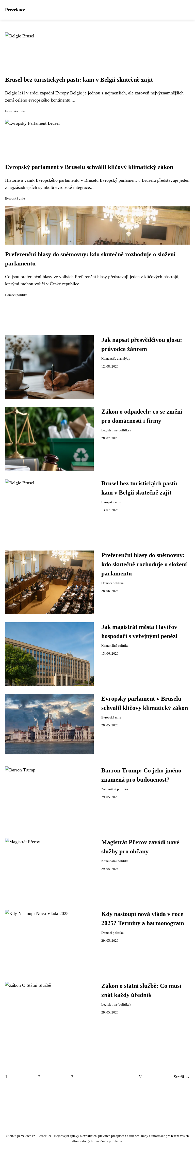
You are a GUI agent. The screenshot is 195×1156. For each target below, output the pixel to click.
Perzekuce (15, 9)
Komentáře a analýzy (115, 358)
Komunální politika (114, 645)
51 (140, 1076)
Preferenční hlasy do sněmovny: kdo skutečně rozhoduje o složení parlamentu (144, 564)
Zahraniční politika (114, 789)
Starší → (182, 1076)
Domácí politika (16, 295)
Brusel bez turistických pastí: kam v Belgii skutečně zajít (79, 79)
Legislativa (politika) (116, 430)
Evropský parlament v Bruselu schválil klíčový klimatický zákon (89, 167)
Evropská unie (15, 111)
